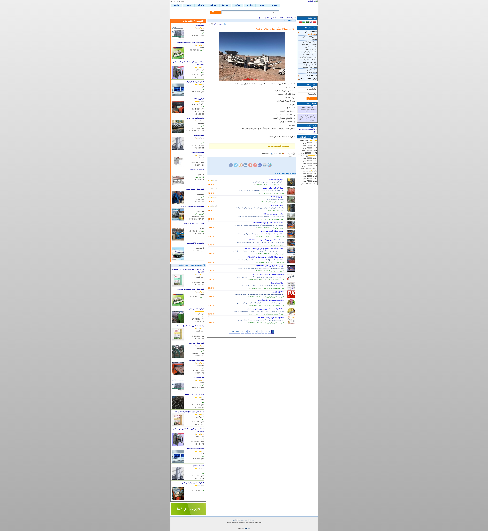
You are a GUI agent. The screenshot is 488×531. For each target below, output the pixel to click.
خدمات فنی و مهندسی (309, 64)
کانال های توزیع (312, 75)
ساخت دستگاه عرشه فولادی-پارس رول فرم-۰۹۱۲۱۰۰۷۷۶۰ (264, 248)
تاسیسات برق (312, 39)
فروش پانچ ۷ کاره (277, 196)
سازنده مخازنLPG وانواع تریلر (195, 243)
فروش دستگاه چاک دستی (196, 343)
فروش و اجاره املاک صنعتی (308, 78)
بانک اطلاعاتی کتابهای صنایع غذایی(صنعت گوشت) (189, 412)
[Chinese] (300, 22)
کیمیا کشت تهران (199, 25)
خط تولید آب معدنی (277, 283)
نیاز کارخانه (290, 17)
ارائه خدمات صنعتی (311, 31)
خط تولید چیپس (278, 291)
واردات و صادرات (311, 72)
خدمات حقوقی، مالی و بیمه (308, 52)
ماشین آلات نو (312, 34)
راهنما (246, 520)
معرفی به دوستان (219, 24)
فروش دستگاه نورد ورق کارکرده (195, 189)
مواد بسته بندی (311, 70)
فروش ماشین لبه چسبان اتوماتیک (194, 82)
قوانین (235, 520)
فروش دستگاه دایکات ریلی (196, 360)
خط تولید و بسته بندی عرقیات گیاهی (271, 300)
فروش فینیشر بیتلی (277, 205)
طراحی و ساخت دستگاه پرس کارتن (194, 223)
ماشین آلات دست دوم (309, 37)
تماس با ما (241, 520)
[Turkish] (314, 22)
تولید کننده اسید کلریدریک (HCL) (194, 395)
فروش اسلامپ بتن (198, 135)
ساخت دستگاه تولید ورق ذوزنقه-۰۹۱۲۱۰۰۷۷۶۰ (268, 222)
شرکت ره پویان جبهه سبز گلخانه (273, 214)
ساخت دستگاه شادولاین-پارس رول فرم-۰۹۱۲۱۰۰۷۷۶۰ (265, 257)
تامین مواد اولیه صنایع (309, 62)
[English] (310, 22)
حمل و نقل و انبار (311, 49)
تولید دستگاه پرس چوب (197, 170)
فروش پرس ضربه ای (276, 179)
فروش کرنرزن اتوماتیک (197, 152)
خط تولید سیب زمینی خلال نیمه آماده (271, 317)
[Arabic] (307, 22)
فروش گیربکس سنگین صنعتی (273, 188)
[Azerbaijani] (303, 22)
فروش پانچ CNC (199, 99)
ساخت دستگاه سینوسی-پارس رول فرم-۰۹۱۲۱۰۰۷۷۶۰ (266, 240)
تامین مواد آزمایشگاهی (309, 67)
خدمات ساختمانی (310, 47)
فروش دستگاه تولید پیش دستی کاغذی (193, 483)
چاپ (209, 24)
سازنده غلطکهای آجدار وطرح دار (195, 118)
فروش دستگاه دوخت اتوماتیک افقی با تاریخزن (190, 42)
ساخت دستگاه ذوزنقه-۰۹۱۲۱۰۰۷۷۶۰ (272, 231)
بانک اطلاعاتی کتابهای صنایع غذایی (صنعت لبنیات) (189, 326)
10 (242, 331)
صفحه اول (252, 520)
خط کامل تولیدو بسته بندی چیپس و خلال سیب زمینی (265, 309)
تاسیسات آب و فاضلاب (309, 44)
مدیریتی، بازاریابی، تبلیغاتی (307, 54)
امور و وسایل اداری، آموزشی (307, 57)
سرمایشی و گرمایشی (309, 42)
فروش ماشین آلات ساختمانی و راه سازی (192, 206)
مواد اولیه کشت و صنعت (308, 59)
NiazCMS (247, 529)
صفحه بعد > (234, 331)
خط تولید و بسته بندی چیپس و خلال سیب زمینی (267, 274)
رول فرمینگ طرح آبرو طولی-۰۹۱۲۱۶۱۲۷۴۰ (270, 265)
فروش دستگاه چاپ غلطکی (196, 309)
